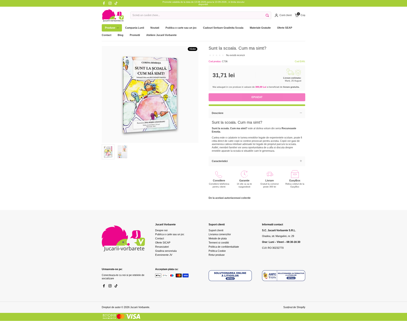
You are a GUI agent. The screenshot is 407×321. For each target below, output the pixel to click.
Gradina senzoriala (166, 251)
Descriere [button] (217, 113)
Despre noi (161, 230)
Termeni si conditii (219, 242)
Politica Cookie (217, 251)
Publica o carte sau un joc (169, 234)
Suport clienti (216, 230)
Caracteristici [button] (220, 161)
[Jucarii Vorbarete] (113, 15)
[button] (300, 15)
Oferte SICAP (162, 242)
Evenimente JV (163, 255)
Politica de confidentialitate (224, 246)
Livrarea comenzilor (220, 234)
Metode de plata (218, 238)
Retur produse (217, 255)
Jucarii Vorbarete (139, 307)
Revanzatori (162, 246)
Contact (159, 238)
